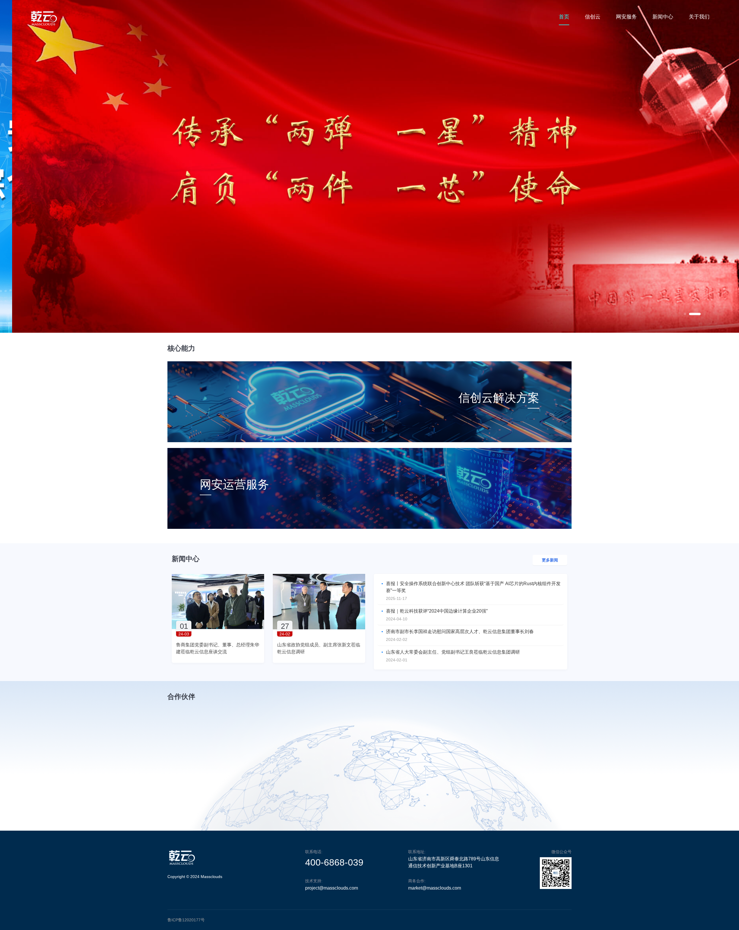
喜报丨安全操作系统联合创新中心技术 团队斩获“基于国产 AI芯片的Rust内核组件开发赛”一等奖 (473, 587)
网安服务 (626, 17)
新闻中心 (662, 17)
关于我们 (699, 17)
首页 (564, 17)
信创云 (592, 17)
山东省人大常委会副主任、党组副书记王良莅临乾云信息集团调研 (453, 652)
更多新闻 (550, 560)
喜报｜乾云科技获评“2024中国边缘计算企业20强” (437, 611)
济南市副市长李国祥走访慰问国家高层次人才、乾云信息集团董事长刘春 (460, 631)
